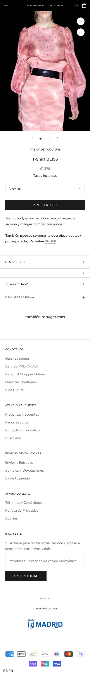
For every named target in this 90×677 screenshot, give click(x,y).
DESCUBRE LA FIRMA (19, 297)
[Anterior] (32, 138)
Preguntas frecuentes (22, 414)
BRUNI (50, 241)
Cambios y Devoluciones (24, 470)
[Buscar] (76, 5)
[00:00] (45, 71)
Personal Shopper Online (25, 374)
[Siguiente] (58, 138)
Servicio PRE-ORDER (22, 366)
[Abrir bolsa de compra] (84, 5)
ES (5, 670)
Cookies (11, 518)
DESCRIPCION (15, 262)
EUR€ (43, 598)
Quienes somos (17, 358)
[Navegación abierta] (6, 5)
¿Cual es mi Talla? (16, 284)
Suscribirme (26, 576)
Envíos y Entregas (19, 462)
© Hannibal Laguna (45, 608)
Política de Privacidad (21, 510)
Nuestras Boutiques (21, 382)
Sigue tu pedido (17, 478)
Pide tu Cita (14, 390)
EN (11, 670)
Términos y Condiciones (24, 502)
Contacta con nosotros (22, 430)
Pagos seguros (16, 422)
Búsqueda (13, 438)
